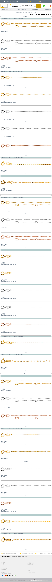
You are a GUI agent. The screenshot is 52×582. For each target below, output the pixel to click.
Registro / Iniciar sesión (31, 572)
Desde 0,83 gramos (14, 190)
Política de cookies (30, 564)
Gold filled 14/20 (3, 564)
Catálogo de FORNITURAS (6, 9)
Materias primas (3, 569)
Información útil (35, 9)
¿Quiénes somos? (29, 561)
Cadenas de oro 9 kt (4, 568)
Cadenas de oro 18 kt (4, 567)
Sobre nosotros (48, 9)
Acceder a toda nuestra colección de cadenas (40, 14)
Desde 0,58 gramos (14, 154)
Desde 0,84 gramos (14, 33)
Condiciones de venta (30, 562)
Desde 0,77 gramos (14, 102)
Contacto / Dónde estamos (31, 565)
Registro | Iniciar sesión (44, 1)
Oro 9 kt (2, 561)
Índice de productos (22, 9)
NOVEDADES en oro (4, 571)
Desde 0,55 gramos (14, 120)
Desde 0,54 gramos (14, 86)
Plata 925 (2, 563)
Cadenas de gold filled (4, 566)
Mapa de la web (29, 568)
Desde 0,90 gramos (14, 67)
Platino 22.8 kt (3, 562)
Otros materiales (3, 565)
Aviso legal (28, 566)
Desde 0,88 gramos (14, 172)
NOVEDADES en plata (4, 572)
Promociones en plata (4, 570)
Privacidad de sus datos (30, 563)
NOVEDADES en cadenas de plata (6, 573)
